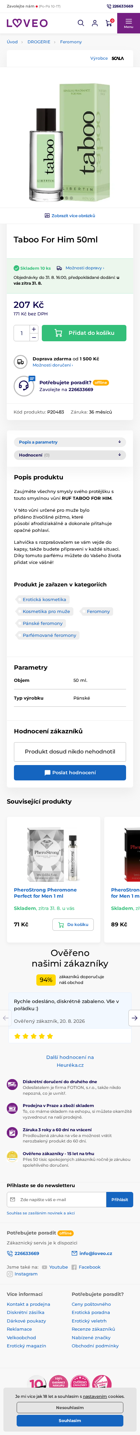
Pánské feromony (43, 623)
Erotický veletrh (89, 1321)
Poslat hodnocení (73, 772)
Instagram (26, 1273)
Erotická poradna (91, 1312)
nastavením (95, 1396)
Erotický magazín (26, 1345)
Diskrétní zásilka (26, 1312)
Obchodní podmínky (95, 1345)
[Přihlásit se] (95, 23)
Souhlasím (70, 1420)
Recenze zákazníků (93, 1329)
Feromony (71, 41)
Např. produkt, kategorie (50, 60)
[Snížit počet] (34, 337)
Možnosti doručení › (53, 365)
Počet (22, 333)
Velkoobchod (21, 1337)
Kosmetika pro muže (46, 611)
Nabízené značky (91, 1337)
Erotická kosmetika (44, 599)
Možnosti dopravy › (85, 267)
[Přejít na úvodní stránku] (27, 23)
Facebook (90, 1267)
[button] (81, 23)
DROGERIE (39, 41)
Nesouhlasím (70, 1407)
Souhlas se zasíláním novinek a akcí (41, 1213)
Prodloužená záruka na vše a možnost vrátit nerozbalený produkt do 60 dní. (67, 1138)
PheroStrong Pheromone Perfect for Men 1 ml (45, 893)
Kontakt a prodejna (28, 1304)
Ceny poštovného (91, 1304)
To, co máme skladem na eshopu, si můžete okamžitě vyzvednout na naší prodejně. (77, 1114)
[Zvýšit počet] (34, 329)
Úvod (12, 41)
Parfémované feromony (49, 635)
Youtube (58, 1267)
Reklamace (19, 1329)
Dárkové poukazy (26, 1321)
